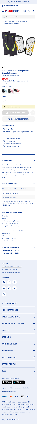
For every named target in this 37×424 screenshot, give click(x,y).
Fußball (11, 21)
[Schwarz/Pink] (11, 91)
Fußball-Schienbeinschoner (12, 23)
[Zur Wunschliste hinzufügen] (32, 112)
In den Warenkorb (17, 113)
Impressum (5, 388)
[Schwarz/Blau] (4, 91)
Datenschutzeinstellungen (9, 391)
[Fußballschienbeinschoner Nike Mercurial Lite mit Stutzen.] (18, 44)
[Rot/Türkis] (17, 91)
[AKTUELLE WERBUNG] (18, 316)
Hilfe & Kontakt (9, 303)
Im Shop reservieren (20, 119)
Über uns (6, 337)
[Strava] (4, 294)
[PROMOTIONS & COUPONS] (18, 323)
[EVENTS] (18, 330)
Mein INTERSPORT (10, 310)
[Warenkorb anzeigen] (33, 11)
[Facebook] (9, 282)
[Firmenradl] (18, 350)
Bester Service (9, 364)
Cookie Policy (27, 388)
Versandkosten (24, 81)
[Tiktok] (14, 282)
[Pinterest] (9, 288)
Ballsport (4, 21)
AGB (11, 388)
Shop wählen (10, 129)
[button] (18, 160)
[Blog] (18, 370)
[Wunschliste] (29, 11)
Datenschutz (17, 388)
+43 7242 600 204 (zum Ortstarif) (11, 267)
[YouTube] (4, 288)
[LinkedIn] (14, 288)
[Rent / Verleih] (18, 357)
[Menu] (3, 11)
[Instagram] (4, 282)
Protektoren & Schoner (22, 21)
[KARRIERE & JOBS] (18, 343)
